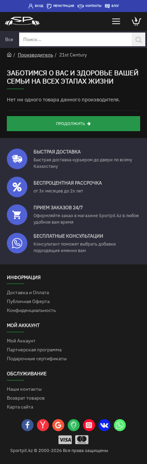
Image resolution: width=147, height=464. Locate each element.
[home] (9, 54)
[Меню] (116, 21)
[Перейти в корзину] (136, 21)
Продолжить (70, 123)
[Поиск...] (138, 39)
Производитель (35, 55)
